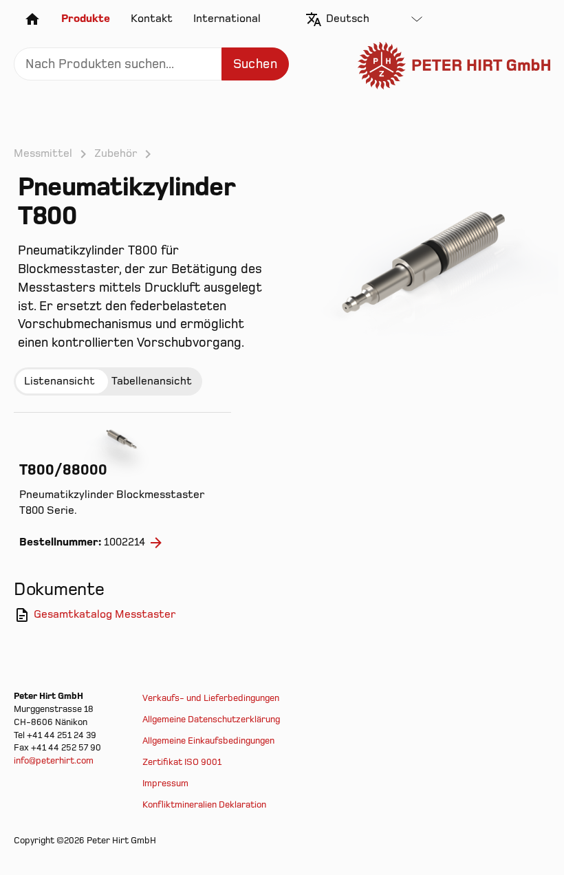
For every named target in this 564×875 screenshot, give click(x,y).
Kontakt (152, 18)
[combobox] (374, 19)
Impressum (165, 783)
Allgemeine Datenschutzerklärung (211, 719)
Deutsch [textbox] (347, 18)
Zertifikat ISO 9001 (181, 762)
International (227, 18)
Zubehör (115, 153)
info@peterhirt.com (54, 760)
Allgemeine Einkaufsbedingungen (208, 740)
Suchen (255, 64)
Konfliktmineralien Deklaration (204, 804)
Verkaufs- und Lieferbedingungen (210, 698)
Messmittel (43, 153)
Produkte (85, 18)
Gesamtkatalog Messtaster (104, 614)
